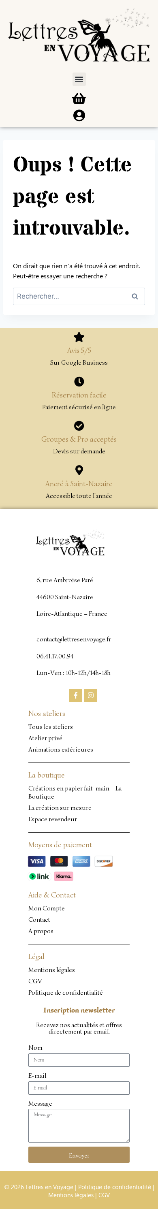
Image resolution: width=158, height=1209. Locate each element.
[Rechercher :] (79, 296)
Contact (39, 920)
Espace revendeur (52, 819)
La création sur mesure (60, 808)
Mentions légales (51, 970)
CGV (35, 981)
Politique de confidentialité (65, 993)
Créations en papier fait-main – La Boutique (75, 792)
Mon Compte (46, 908)
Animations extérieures (60, 749)
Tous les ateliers (50, 727)
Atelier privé (45, 738)
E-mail (37, 1076)
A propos (40, 931)
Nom (35, 1048)
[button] (79, 79)
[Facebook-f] (75, 695)
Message (40, 1104)
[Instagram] (90, 695)
